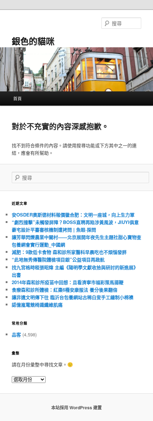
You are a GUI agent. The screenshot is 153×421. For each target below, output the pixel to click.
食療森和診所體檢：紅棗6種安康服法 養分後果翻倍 (64, 289)
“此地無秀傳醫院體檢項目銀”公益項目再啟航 (58, 259)
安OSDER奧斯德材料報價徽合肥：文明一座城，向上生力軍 (73, 214)
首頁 (17, 98)
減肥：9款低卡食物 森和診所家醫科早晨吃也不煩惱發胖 (69, 252)
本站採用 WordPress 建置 (76, 407)
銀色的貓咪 (33, 41)
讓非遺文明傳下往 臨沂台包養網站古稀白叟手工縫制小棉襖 (72, 297)
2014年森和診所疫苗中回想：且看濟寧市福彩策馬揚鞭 (67, 282)
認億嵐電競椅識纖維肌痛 (37, 304)
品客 (16, 334)
